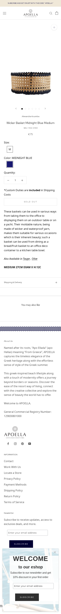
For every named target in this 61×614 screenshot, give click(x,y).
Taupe (26, 259)
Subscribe (27, 597)
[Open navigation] (4, 13)
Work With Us (12, 467)
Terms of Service (14, 502)
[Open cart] (56, 13)
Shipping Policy (13, 490)
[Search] (50, 13)
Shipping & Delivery (13, 282)
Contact (9, 461)
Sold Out (30, 201)
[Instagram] (15, 443)
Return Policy (12, 496)
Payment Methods (15, 484)
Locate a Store (12, 473)
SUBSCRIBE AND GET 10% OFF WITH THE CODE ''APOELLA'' (30, 3)
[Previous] (15, 108)
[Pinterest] (22, 443)
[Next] (45, 108)
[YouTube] (29, 443)
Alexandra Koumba (30, 116)
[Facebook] (8, 443)
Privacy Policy (12, 478)
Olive (34, 259)
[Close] (55, 552)
